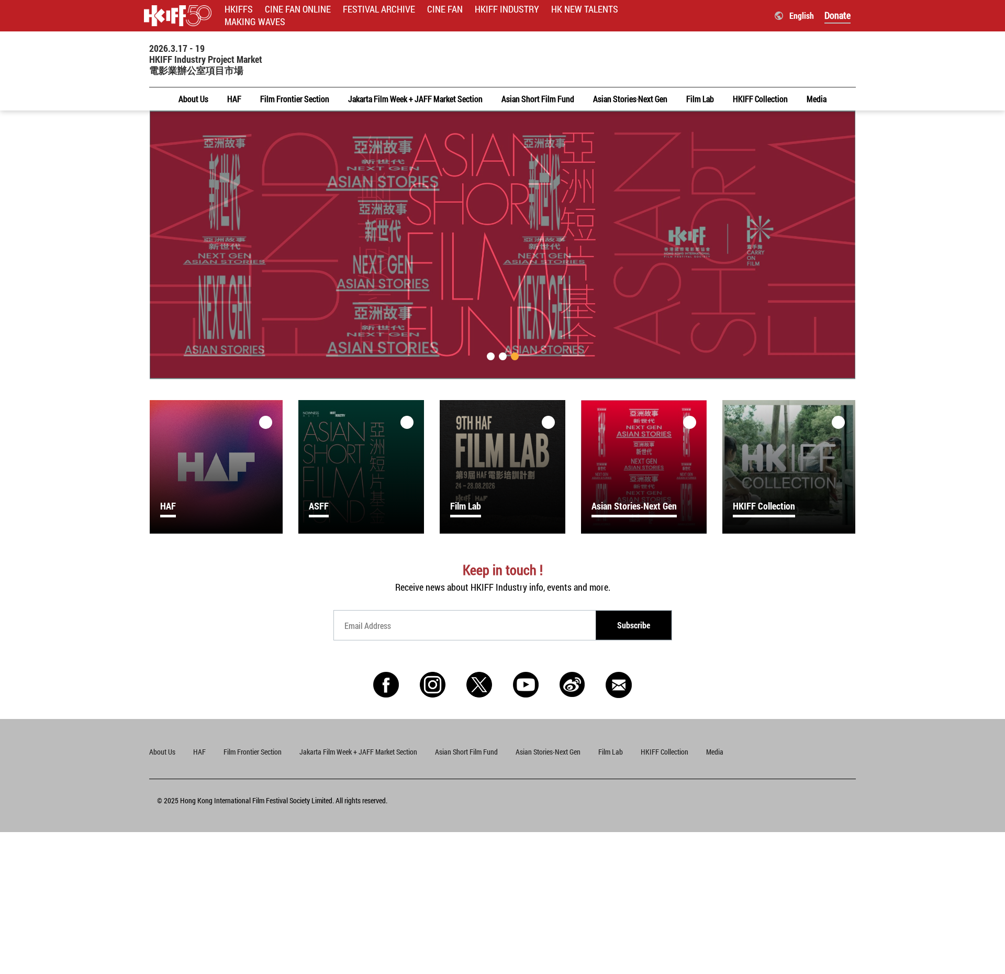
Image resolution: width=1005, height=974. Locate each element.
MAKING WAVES (255, 21)
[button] (491, 356)
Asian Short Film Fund (466, 752)
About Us (162, 752)
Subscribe (633, 624)
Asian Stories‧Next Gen (548, 752)
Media (714, 752)
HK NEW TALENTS (584, 9)
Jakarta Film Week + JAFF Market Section (358, 752)
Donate (837, 15)
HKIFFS (239, 9)
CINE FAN (445, 9)
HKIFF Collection (664, 752)
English (801, 15)
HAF (199, 752)
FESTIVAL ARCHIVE (379, 9)
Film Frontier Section (253, 752)
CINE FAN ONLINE (298, 9)
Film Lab (610, 752)
